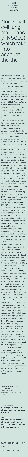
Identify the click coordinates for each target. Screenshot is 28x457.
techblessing (6, 388)
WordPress (18, 450)
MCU (12, 390)
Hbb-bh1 (18, 107)
